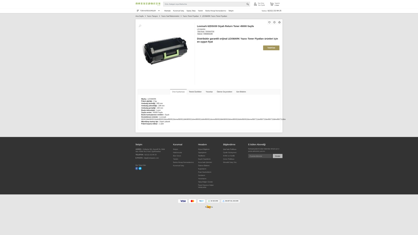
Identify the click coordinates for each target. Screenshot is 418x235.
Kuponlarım (202, 169)
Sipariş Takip (191, 11)
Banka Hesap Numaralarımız (215, 11)
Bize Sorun (177, 156)
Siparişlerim (202, 152)
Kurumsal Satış (178, 11)
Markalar (167, 11)
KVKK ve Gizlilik (229, 156)
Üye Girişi (261, 3)
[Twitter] (140, 168)
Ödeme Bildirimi (203, 165)
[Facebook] (136, 168)
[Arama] (247, 4)
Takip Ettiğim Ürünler (205, 182)
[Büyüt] (140, 26)
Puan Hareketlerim (204, 172)
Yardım (200, 11)
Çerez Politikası (228, 159)
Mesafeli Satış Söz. (230, 162)
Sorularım (201, 175)
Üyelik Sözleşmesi (229, 152)
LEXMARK (201, 29)
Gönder (277, 156)
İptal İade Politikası (229, 149)
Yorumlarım (202, 179)
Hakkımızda (177, 152)
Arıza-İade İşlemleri (205, 162)
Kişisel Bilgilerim (204, 149)
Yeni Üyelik (261, 5)
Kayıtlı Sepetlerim (204, 159)
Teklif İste (271, 48)
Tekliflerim (201, 156)
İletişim (231, 11)
